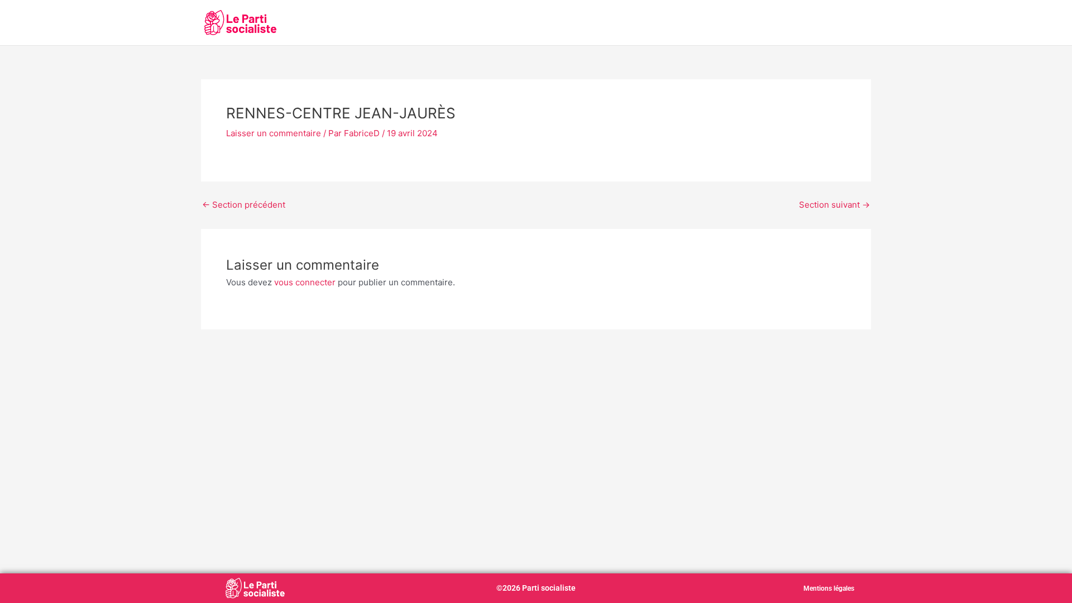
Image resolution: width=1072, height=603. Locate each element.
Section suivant (834, 204)
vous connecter (305, 282)
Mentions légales (828, 588)
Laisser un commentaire (273, 133)
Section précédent (243, 204)
